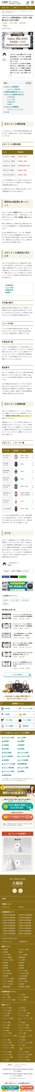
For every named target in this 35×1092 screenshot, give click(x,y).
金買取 (21, 952)
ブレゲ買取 (22, 1040)
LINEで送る (23, 576)
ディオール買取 (7, 1052)
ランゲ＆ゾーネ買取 (8, 1045)
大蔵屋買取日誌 (23, 941)
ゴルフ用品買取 (7, 973)
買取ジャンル (6, 946)
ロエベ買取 (6, 1060)
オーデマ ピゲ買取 (24, 1025)
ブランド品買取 (23, 954)
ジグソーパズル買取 (8, 978)
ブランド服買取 (7, 957)
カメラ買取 (22, 960)
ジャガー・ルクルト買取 (25, 1042)
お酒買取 (21, 962)
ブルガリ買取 (6, 1022)
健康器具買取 (6, 986)
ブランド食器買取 (24, 997)
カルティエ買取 (7, 1010)
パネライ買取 (6, 1040)
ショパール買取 (7, 1033)
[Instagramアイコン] (20, 891)
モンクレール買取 (24, 1057)
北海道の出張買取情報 (25, 925)
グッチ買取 (6, 1015)
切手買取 (5, 968)
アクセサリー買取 (8, 960)
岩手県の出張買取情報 (25, 928)
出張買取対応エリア (8, 912)
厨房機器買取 (22, 978)
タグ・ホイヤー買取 (24, 1060)
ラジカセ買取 (22, 1000)
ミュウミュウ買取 (8, 1057)
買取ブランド (6, 1005)
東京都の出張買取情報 (9, 915)
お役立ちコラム (7, 941)
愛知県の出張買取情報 (9, 923)
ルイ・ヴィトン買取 (24, 1013)
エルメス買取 (22, 1010)
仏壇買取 (21, 984)
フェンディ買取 (7, 1054)
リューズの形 (9, 287)
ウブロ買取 (6, 1028)
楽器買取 (5, 962)
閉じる (28, 83)
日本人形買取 (6, 970)
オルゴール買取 (23, 981)
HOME (3, 11)
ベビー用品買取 (23, 976)
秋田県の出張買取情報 (25, 931)
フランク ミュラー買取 (25, 1030)
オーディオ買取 (23, 970)
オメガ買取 (22, 1008)
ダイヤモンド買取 (24, 949)
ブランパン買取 (7, 1042)
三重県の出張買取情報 (9, 925)
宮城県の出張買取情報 (9, 931)
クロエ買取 (6, 1030)
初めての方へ (6, 907)
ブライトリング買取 (8, 1048)
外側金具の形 (9, 290)
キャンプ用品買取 (8, 981)
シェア (6, 576)
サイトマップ (17, 1066)
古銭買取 (5, 965)
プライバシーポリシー (21, 1065)
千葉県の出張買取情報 (25, 917)
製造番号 (8, 292)
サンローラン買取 (24, 1028)
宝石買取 (5, 952)
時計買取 (5, 949)
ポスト (14, 576)
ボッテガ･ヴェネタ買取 (25, 1054)
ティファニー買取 (24, 1015)
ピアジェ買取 (22, 1033)
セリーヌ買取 (6, 1025)
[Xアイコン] (15, 891)
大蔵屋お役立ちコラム (10, 11)
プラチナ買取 (6, 954)
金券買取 (21, 968)
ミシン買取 (22, 994)
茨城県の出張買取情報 (25, 920)
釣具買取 (5, 976)
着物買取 (21, 965)
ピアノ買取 (6, 994)
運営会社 (10, 1065)
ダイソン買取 (6, 997)
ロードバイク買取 (8, 984)
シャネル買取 (6, 1013)
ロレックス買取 (7, 1008)
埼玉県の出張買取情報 (9, 917)
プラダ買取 (22, 1022)
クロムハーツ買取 (8, 1018)
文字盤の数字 (9, 285)
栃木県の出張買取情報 (9, 920)
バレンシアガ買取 (24, 1052)
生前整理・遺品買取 (24, 986)
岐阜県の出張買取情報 (25, 923)
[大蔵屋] (4, 3)
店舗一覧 (21, 907)
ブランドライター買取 (9, 1000)
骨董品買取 (22, 957)
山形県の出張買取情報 (9, 933)
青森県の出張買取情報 (9, 928)
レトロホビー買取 (24, 973)
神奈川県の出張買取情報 (25, 915)
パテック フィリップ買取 (10, 1036)
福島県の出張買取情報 (25, 933)
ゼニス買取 (22, 1045)
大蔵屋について (6, 904)
